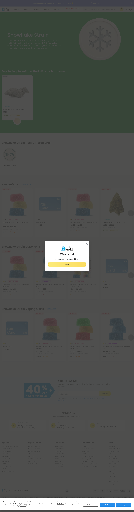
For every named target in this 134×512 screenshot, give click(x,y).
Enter (67, 264)
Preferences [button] (23, 506)
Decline (107, 505)
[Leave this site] (87, 243)
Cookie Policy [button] (60, 504)
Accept (123, 505)
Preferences (90, 505)
